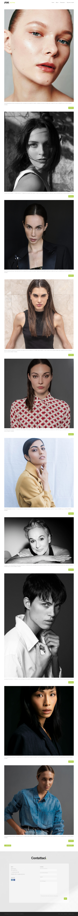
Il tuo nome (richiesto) (43, 868)
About (57, 2)
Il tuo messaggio (43, 881)
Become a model (70, 2)
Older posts (8, 845)
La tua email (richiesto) (44, 872)
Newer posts (70, 845)
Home (53, 2)
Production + (62, 2)
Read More (71, 107)
